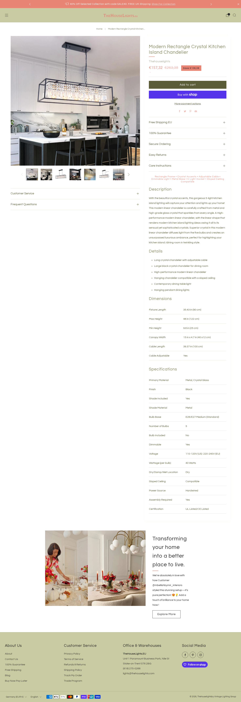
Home (99, 29)
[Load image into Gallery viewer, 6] (104, 174)
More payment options (187, 103)
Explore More (166, 614)
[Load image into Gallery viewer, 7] (119, 174)
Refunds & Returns (75, 664)
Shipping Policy (73, 670)
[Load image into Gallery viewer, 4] (75, 174)
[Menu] (6, 15)
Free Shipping (13, 670)
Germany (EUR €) (14, 697)
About (8, 653)
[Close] (238, 4)
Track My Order (73, 675)
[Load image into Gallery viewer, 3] (61, 174)
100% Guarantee (15, 664)
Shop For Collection (163, 4)
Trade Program (73, 680)
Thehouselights (159, 61)
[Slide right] (129, 174)
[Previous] (30, 4)
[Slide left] (22, 174)
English (34, 697)
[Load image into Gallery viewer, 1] (32, 174)
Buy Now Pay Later (16, 680)
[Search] (234, 15)
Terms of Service (73, 659)
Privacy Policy (72, 653)
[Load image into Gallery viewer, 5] (90, 174)
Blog (7, 675)
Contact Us (11, 659)
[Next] (211, 4)
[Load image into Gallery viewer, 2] (46, 174)
